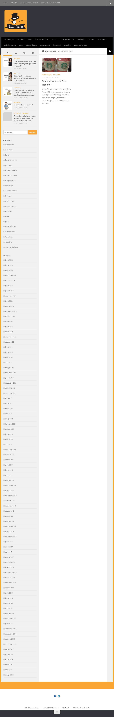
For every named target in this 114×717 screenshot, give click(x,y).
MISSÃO (14, 3)
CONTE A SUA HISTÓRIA (50, 3)
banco (30, 39)
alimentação (8, 39)
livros (7, 216)
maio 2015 (9, 665)
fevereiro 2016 (10, 619)
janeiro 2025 (9, 291)
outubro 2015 (10, 639)
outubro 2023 (10, 316)
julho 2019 (9, 465)
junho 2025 (9, 286)
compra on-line (10, 181)
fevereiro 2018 (10, 526)
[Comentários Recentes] (24, 53)
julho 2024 (9, 301)
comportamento (68, 39)
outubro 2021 (10, 388)
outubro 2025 (10, 281)
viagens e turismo (80, 45)
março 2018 (9, 521)
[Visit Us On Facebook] (55, 697)
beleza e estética (41, 39)
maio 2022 (9, 357)
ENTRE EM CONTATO (81, 708)
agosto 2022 (9, 342)
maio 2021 (9, 409)
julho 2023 (9, 322)
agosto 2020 (9, 429)
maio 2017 (9, 547)
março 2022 (9, 368)
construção (81, 39)
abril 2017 (8, 552)
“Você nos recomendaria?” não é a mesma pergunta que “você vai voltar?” (25, 63)
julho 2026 (9, 260)
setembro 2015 (10, 644)
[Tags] (32, 53)
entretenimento (10, 45)
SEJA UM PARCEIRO (50, 708)
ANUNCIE (65, 708)
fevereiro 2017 (10, 562)
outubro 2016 (10, 578)
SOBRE (5, 3)
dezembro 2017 (10, 537)
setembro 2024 (10, 296)
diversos (91, 39)
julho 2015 (9, 654)
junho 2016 (9, 598)
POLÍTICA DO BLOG (31, 708)
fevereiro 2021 (10, 424)
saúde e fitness (31, 45)
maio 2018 (9, 516)
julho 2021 (9, 398)
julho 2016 (9, 593)
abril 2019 (8, 475)
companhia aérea (11, 170)
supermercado (45, 45)
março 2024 (9, 306)
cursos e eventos (11, 191)
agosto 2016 (9, 588)
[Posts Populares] (16, 53)
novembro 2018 (10, 496)
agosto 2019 (9, 460)
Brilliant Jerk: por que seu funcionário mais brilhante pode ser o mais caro (25, 78)
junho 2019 (9, 470)
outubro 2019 (10, 455)
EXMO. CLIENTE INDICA (29, 3)
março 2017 (9, 557)
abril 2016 (8, 608)
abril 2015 (8, 670)
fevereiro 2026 (10, 275)
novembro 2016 (10, 572)
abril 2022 (8, 363)
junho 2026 (9, 265)
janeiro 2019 (9, 491)
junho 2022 (9, 352)
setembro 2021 (10, 393)
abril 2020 (8, 444)
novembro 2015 (10, 634)
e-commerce (101, 39)
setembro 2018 (10, 506)
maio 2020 (9, 439)
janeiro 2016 (9, 624)
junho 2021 (9, 403)
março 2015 (9, 675)
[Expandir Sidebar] (110, 51)
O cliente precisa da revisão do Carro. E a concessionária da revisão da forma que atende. (24, 92)
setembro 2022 (10, 337)
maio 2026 (9, 270)
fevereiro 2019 (10, 485)
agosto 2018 (9, 511)
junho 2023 (9, 327)
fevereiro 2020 (10, 450)
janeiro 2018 (9, 532)
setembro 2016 (10, 583)
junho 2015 (9, 660)
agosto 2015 (9, 649)
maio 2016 (9, 603)
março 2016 (9, 613)
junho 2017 (9, 542)
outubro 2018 (10, 501)
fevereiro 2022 (10, 373)
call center (55, 39)
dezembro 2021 (10, 383)
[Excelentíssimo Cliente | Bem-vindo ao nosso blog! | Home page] (15, 21)
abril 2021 (8, 414)
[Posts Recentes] (7, 53)
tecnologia (57, 45)
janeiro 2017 (9, 567)
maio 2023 (9, 332)
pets (20, 45)
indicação (8, 211)
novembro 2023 (10, 311)
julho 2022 (9, 347)
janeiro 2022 (9, 378)
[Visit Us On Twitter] (59, 697)
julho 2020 (9, 434)
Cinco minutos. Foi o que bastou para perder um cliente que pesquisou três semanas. (25, 118)
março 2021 (9, 419)
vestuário (67, 45)
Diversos (56, 75)
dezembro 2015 (10, 629)
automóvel (20, 39)
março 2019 (9, 480)
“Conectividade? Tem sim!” (23, 105)
